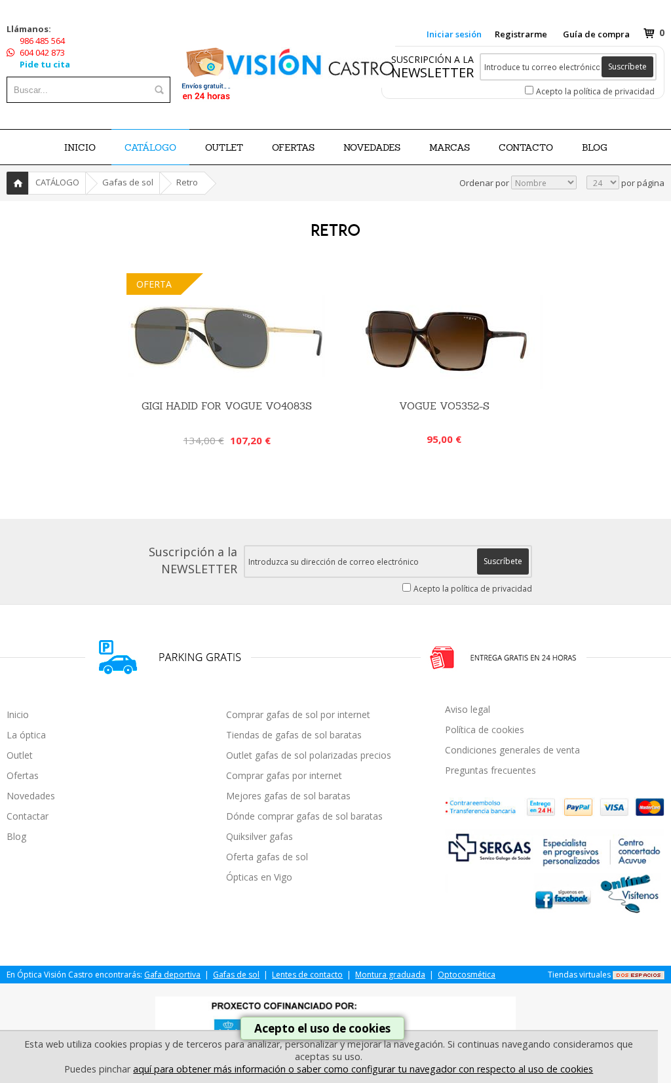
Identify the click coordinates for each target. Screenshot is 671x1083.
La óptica (26, 735)
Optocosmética (466, 974)
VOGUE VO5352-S (444, 406)
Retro (187, 182)
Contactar (27, 816)
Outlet (20, 755)
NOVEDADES (371, 147)
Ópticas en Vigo (259, 877)
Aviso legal (467, 709)
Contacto (526, 147)
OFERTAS (293, 147)
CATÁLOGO (150, 147)
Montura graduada (390, 974)
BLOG (594, 147)
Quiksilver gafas (259, 836)
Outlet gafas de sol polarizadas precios (308, 755)
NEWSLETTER (432, 72)
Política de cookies (484, 729)
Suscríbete (627, 66)
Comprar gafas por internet (284, 775)
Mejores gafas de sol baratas (288, 795)
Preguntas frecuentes (490, 770)
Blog (16, 836)
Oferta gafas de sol (267, 856)
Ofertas (23, 775)
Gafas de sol (127, 182)
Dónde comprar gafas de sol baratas (304, 816)
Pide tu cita (45, 64)
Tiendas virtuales (579, 974)
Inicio (80, 147)
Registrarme (521, 34)
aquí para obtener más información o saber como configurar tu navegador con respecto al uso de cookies (363, 1069)
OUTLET (224, 147)
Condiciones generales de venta (512, 750)
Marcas (449, 147)
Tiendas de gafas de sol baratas (294, 735)
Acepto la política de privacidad (595, 91)
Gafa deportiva (172, 974)
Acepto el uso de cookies (322, 1028)
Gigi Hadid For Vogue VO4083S (227, 406)
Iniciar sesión (454, 34)
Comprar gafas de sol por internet (298, 714)
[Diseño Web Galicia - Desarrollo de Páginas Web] (638, 974)
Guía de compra (596, 34)
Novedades (31, 795)
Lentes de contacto (307, 974)
